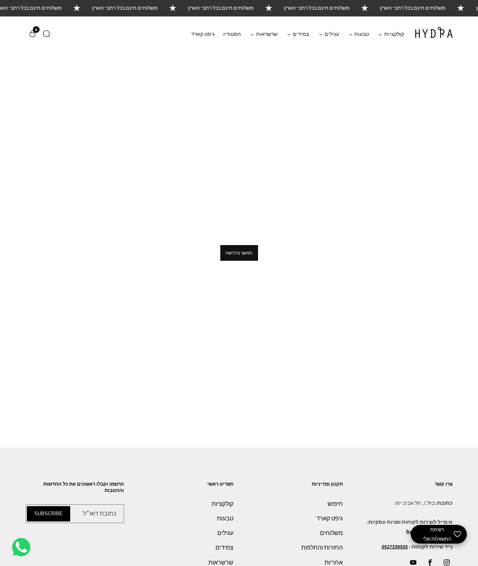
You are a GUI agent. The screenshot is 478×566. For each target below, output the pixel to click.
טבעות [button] (361, 33)
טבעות (225, 518)
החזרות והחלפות (322, 547)
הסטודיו (232, 33)
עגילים (225, 533)
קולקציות (222, 504)
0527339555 (395, 546)
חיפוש (335, 504)
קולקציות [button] (393, 33)
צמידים (224, 547)
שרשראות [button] (266, 33)
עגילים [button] (331, 33)
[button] (46, 34)
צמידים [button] (300, 33)
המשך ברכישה (239, 253)
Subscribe (48, 513)
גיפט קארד (203, 33)
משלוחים (331, 533)
